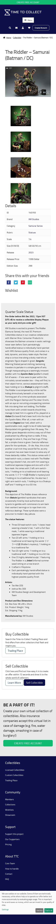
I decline (39, 910)
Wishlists (9, 809)
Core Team (10, 863)
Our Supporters (12, 839)
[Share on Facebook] (9, 282)
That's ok (48, 910)
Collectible (17, 37)
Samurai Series (36, 225)
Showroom (10, 814)
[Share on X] (16, 282)
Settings (5, 909)
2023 (31, 252)
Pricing (8, 844)
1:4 (30, 239)
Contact (8, 873)
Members (9, 799)
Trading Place (15, 650)
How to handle (12, 868)
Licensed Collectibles (14, 769)
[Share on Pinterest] (23, 282)
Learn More (14, 682)
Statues (32, 232)
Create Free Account (28, 2)
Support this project (14, 833)
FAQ (7, 879)
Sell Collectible (34, 682)
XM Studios (34, 219)
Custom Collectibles (14, 775)
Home (8, 37)
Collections (10, 804)
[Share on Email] (30, 282)
